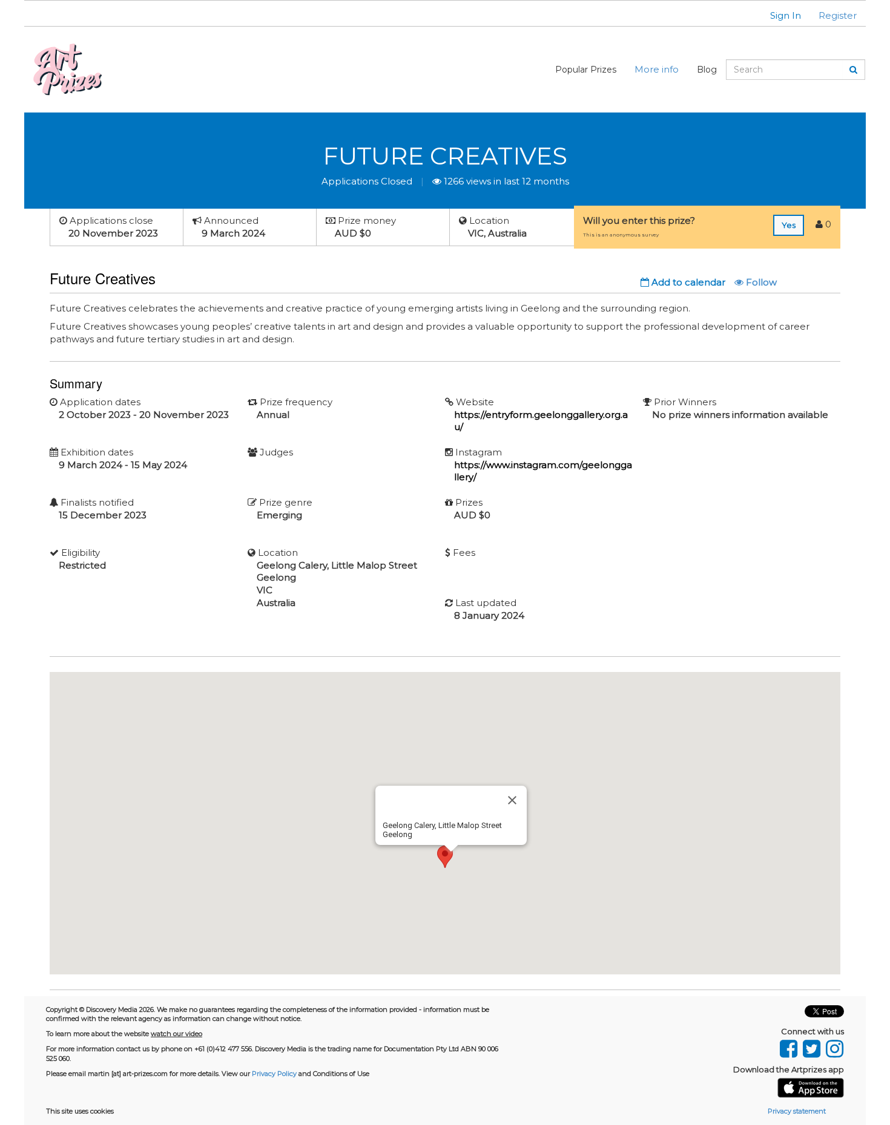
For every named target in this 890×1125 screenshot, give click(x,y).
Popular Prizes (585, 69)
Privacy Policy (274, 1073)
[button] (778, 15)
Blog (707, 69)
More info (657, 69)
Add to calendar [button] (687, 282)
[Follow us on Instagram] (833, 1046)
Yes (789, 225)
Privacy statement (797, 1111)
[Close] (512, 800)
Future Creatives (445, 156)
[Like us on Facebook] (788, 1046)
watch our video (176, 1033)
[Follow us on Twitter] (811, 1046)
